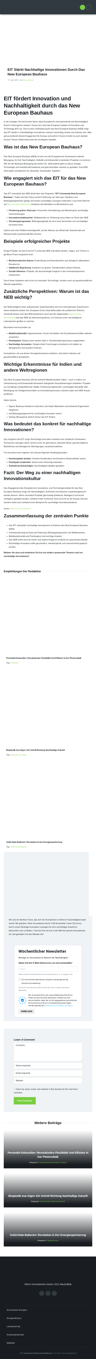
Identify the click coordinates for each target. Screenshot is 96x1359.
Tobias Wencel (27, 80)
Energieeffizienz (44, 1162)
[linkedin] (48, 1293)
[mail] (54, 1293)
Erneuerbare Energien (58, 1162)
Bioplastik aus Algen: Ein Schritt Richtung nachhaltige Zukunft (35, 750)
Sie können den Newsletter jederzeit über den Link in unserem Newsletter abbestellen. (43, 989)
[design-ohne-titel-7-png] (36, 22)
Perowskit (14, 663)
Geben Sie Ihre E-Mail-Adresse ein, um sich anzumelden (45, 963)
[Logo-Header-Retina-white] (22, 4)
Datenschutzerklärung (43, 1353)
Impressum (28, 1353)
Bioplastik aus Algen (18, 755)
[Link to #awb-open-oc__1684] (88, 7)
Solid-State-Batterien (18, 847)
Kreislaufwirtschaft (47, 1201)
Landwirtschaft (59, 1201)
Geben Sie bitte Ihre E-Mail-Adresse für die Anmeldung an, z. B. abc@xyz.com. (45, 974)
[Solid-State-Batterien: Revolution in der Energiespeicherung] (48, 764)
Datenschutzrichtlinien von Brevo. (59, 1006)
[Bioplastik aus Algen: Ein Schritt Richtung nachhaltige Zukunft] (48, 672)
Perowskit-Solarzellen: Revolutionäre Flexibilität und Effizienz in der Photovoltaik (43, 658)
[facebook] (41, 1293)
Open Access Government (19, 204)
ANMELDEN (26, 1011)
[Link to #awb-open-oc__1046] (82, 7)
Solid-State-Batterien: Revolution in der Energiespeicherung (34, 842)
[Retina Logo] (48, 1267)
